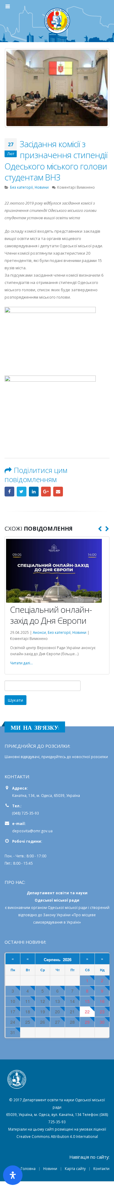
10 (12, 1001)
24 (12, 1022)
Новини (42, 187)
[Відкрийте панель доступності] (12, 1175)
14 (72, 1001)
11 (27, 1001)
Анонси (39, 632)
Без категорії (21, 187)
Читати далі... (21, 662)
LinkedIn (34, 491)
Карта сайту (75, 1168)
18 (27, 1012)
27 (57, 1022)
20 (57, 1012)
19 (42, 1012)
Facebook (9, 491)
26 (42, 1022)
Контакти (101, 1168)
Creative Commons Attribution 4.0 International (57, 1136)
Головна (28, 1168)
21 (72, 1012)
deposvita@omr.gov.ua (32, 830)
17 (12, 1012)
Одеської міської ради (67, 907)
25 (27, 1022)
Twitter (21, 491)
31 (12, 1032)
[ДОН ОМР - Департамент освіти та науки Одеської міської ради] (57, 21)
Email (58, 491)
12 (42, 1001)
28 (72, 1022)
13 (57, 1001)
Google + (46, 491)
